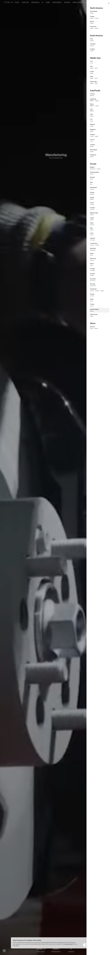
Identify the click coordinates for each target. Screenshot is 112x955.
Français (97, 18)
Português (92, 270)
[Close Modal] (108, 3)
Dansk (91, 179)
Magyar (92, 214)
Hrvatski (92, 209)
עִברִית (91, 63)
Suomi (91, 300)
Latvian (91, 234)
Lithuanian (92, 240)
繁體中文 (92, 100)
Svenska (92, 295)
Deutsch (92, 189)
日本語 (91, 121)
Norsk (91, 255)
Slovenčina (92, 280)
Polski (91, 265)
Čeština (92, 174)
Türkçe (91, 306)
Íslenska (92, 224)
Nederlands (92, 168)
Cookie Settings (68, 944)
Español (92, 23)
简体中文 (92, 95)
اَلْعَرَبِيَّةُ (96, 68)
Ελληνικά (92, 194)
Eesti (91, 184)
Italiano (91, 229)
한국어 (91, 141)
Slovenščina (93, 285)
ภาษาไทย (92, 136)
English (91, 13)
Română (92, 275)
